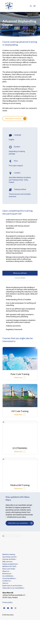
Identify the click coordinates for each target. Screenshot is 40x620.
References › (7, 574)
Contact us (6, 581)
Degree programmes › (10, 564)
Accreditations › (8, 576)
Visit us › (5, 583)
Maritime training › (9, 554)
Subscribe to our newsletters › (13, 588)
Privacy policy (7, 602)
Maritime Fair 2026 (9, 566)
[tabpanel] (20, 308)
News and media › (9, 569)
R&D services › (7, 562)
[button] (34, 6)
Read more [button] (18, 378)
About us (5, 571)
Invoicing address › (9, 578)
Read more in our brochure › (12, 586)
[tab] (20, 273)
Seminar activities (9, 559)
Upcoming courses (9, 557)
